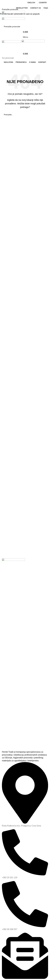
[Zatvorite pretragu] (3, 3)
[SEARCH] (47, 9)
